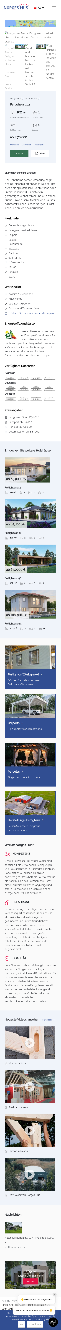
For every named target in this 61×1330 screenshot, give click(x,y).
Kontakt (19, 153)
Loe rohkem (35, 1324)
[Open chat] (53, 1322)
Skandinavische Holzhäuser (20, 172)
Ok (21, 1324)
